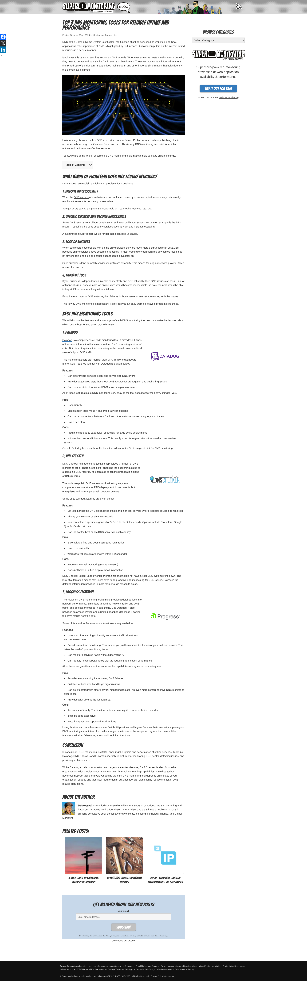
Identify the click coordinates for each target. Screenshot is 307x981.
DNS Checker (70, 463)
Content (117, 966)
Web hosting (180, 969)
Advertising (82, 966)
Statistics (102, 969)
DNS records (81, 197)
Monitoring (98, 35)
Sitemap (190, 969)
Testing (111, 969)
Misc (201, 966)
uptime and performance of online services (148, 752)
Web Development (165, 969)
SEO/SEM (79, 969)
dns (115, 35)
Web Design (150, 969)
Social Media (91, 969)
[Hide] (1, 56)
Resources (239, 966)
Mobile (207, 966)
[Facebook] (3, 37)
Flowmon (72, 599)
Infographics (181, 966)
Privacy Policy (111, 936)
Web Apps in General (134, 969)
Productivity (228, 966)
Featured (155, 966)
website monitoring (229, 97)
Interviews (192, 966)
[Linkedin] (3, 49)
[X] (3, 43)
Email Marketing (143, 966)
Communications (105, 966)
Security (70, 969)
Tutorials (119, 969)
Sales (62, 969)
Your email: (123, 911)
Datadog (67, 340)
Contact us (169, 976)
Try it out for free (218, 88)
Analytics (92, 966)
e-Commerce (128, 966)
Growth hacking (167, 966)
